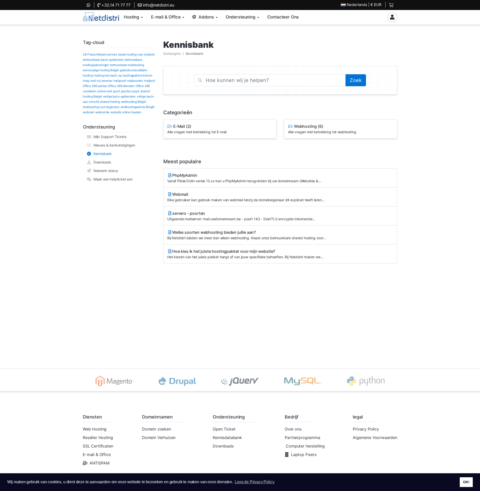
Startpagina (171, 54)
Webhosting (322, 129)
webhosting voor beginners (101, 107)
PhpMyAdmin (244, 178)
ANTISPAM (100, 463)
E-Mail (196, 129)
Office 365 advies (95, 86)
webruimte (102, 112)
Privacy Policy (366, 429)
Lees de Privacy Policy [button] (254, 482)
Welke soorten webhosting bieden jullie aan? (246, 235)
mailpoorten (135, 80)
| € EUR (364, 4)
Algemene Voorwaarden (375, 437)
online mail (104, 91)
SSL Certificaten (98, 446)
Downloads (101, 162)
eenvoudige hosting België (101, 70)
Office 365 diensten (121, 86)
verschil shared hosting (104, 102)
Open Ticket (224, 429)
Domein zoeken (156, 429)
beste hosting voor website (136, 54)
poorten (126, 91)
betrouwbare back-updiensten (103, 60)
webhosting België (133, 102)
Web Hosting (94, 429)
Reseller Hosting (98, 437)
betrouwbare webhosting (127, 65)
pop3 (135, 91)
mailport (149, 80)
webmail (88, 112)
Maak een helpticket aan (112, 179)
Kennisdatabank (227, 437)
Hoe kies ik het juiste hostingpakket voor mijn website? (245, 254)
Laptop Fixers (303, 454)
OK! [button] (466, 482)
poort (116, 91)
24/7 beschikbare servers (100, 54)
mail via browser (101, 80)
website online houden (125, 112)
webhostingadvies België (137, 107)
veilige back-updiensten (119, 96)
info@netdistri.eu (158, 5)
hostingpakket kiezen (137, 75)
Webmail (245, 197)
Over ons (293, 429)
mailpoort (120, 80)
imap (86, 80)
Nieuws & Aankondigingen (113, 145)
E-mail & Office (97, 454)
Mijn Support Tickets (109, 136)
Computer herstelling (305, 446)
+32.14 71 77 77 (115, 5)
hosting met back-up (108, 75)
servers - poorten (241, 216)
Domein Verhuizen (159, 437)
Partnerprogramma (302, 437)
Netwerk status (105, 170)
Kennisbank (102, 154)
